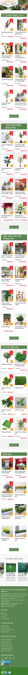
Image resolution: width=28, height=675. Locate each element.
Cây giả (3, 612)
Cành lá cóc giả (19, 410)
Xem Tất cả (14, 116)
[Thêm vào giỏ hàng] (11, 29)
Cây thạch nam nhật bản (6, 103)
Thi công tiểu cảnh (14, 559)
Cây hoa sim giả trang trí (19, 280)
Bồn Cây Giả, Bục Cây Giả (7, 629)
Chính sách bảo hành (6, 648)
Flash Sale (12, 15)
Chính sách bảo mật (6, 645)
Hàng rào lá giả (6, 432)
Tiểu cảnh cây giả (5, 628)
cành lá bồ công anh (6, 410)
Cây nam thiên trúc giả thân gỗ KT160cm (20, 33)
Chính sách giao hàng (6, 643)
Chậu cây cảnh (5, 618)
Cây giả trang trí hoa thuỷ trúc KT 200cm (20, 256)
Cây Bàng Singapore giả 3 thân (19, 56)
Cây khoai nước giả (7, 79)
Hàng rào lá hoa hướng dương (6, 517)
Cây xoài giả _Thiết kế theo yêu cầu (20, 327)
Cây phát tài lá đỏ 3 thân (20, 303)
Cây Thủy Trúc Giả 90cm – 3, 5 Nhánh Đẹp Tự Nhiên (7, 256)
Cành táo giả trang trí (7, 33)
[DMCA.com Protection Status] (14, 664)
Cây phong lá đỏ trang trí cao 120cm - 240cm (20, 192)
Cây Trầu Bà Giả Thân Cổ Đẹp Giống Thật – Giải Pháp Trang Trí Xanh (7, 280)
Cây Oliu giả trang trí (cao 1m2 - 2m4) (20, 103)
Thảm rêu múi (19, 388)
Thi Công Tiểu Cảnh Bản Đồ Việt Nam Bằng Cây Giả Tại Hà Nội (22, 574)
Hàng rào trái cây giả (20, 495)
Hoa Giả (7, 454)
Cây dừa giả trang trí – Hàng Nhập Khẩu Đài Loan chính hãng (20, 80)
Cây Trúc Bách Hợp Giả (7, 145)
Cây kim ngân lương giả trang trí (7, 303)
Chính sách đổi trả (5, 641)
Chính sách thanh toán (7, 639)
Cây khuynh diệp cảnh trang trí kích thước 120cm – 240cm (20, 145)
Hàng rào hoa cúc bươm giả (20, 517)
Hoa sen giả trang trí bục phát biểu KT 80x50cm (20, 471)
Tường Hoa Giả (5, 631)
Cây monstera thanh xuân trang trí (20, 216)
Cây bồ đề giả (6, 326)
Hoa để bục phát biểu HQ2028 (6, 471)
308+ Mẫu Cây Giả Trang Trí (12, 237)
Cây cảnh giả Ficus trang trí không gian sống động (7, 56)
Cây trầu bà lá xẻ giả (7, 169)
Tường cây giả (5, 626)
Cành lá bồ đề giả (7, 364)
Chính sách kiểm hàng (6, 646)
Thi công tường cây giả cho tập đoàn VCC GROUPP (10, 574)
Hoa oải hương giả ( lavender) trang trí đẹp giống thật (7, 495)
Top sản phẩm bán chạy (13, 126)
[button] (1, 4)
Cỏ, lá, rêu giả (10, 347)
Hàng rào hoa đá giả (20, 539)
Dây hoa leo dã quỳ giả (20, 432)
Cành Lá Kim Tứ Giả (6, 388)
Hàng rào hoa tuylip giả (6, 539)
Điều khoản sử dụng (6, 650)
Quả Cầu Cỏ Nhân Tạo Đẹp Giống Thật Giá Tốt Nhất (20, 365)
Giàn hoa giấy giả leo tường (7, 216)
